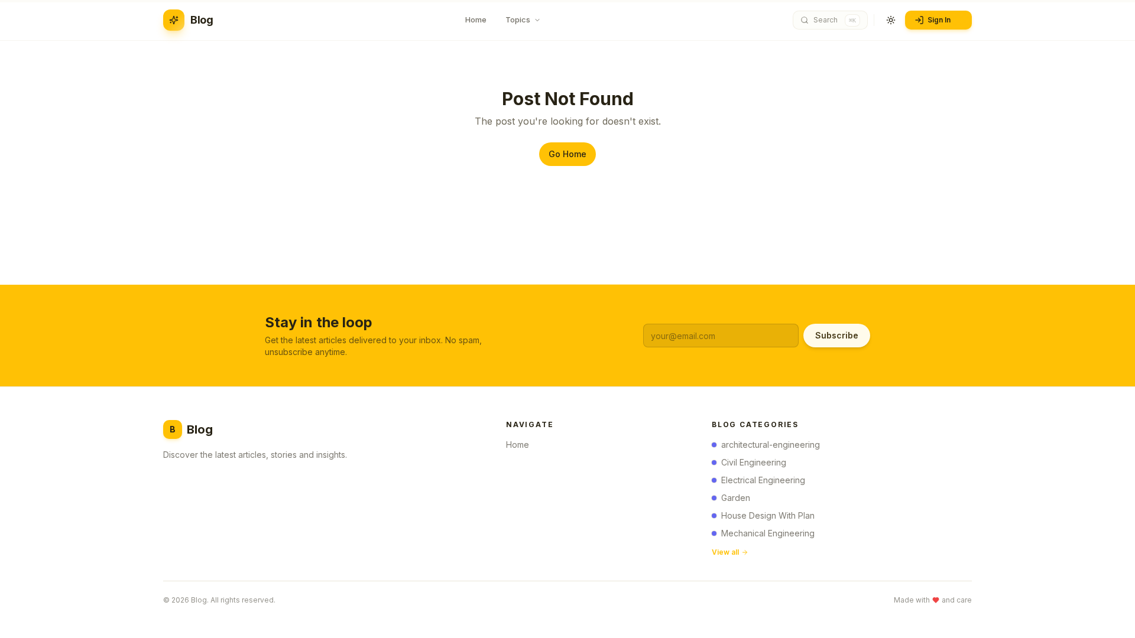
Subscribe (836, 335)
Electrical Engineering (763, 480)
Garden (735, 498)
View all (725, 552)
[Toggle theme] (890, 20)
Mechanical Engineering (768, 533)
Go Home (567, 154)
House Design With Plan (768, 515)
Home (517, 445)
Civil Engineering (753, 462)
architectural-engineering (770, 445)
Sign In (939, 19)
